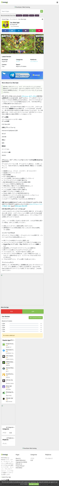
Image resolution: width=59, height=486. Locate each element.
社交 (10, 433)
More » (12, 340)
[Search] (41, 11)
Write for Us (19, 464)
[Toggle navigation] (57, 2)
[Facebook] (4, 480)
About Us (18, 458)
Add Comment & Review (36, 317)
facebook (25, 15)
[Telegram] (6, 480)
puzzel (37, 15)
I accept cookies (33, 484)
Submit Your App (6, 477)
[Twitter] (2, 480)
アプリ (18, 61)
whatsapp (19, 15)
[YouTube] (8, 479)
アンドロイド (13, 19)
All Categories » (10, 427)
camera (32, 15)
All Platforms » (10, 438)
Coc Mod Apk (22, 19)
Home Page (5, 19)
